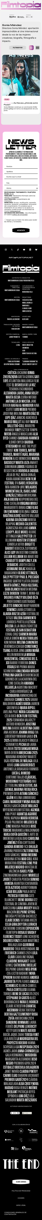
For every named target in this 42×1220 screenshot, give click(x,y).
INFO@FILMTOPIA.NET (21, 258)
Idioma (8, 188)
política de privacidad (19, 214)
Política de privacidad (21, 1191)
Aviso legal (21, 1205)
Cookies (21, 1198)
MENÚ (5, 5)
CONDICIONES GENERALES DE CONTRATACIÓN (15, 1213)
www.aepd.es (15, 211)
